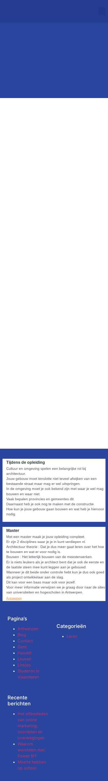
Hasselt (25, 652)
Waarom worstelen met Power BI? (31, 749)
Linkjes (24, 664)
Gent (22, 646)
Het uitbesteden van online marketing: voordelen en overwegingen (33, 725)
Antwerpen (28, 628)
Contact (25, 640)
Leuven (24, 658)
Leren (72, 636)
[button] (101, 11)
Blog (22, 634)
